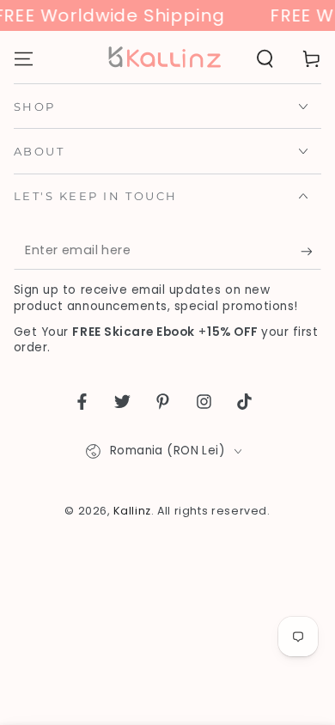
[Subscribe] (311, 251)
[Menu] (23, 58)
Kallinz (131, 510)
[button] (265, 58)
